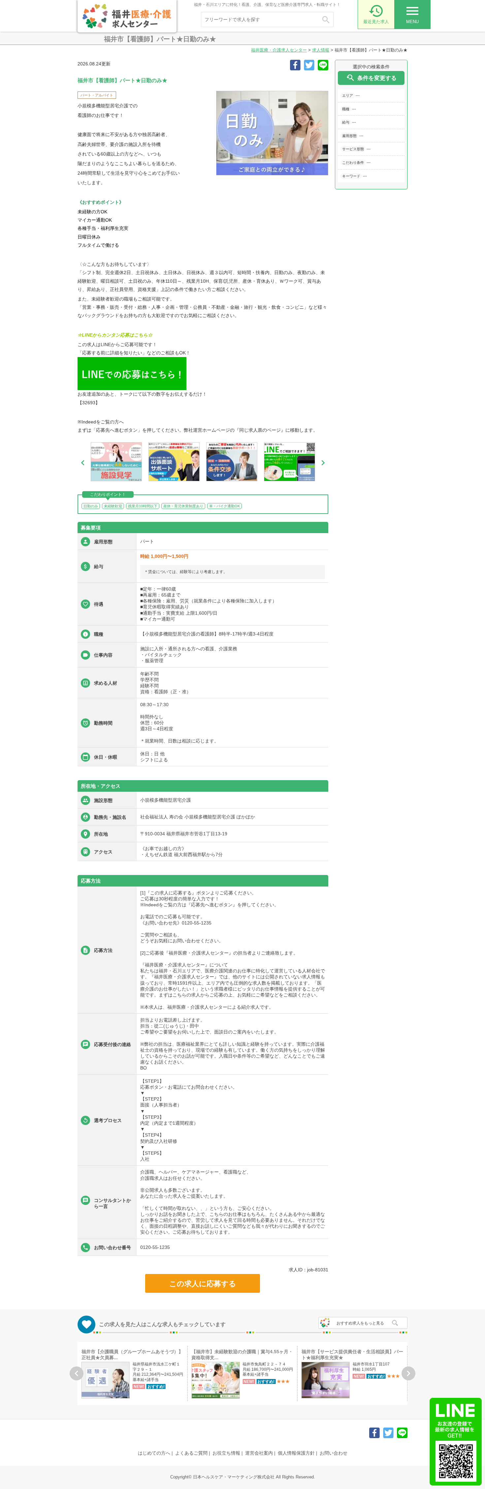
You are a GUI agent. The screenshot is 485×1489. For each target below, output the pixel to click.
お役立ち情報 (226, 1453)
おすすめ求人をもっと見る (360, 1323)
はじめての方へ (154, 1453)
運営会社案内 (259, 1453)
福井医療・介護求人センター (279, 50)
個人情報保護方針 (296, 1453)
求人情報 (320, 50)
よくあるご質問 (191, 1453)
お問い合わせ (333, 1453)
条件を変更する (371, 77)
